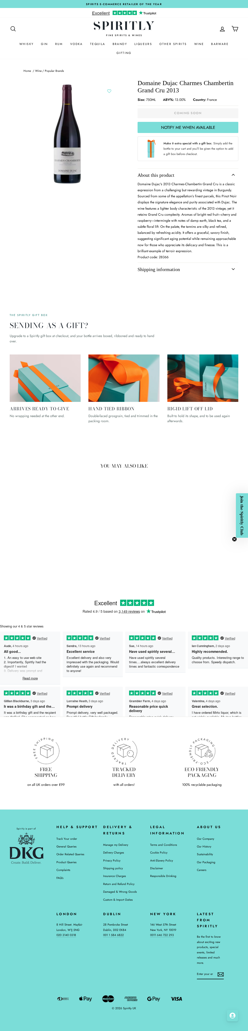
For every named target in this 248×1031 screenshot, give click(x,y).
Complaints (63, 870)
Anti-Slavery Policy (161, 860)
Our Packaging (206, 862)
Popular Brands (54, 71)
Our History (204, 846)
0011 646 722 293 (162, 935)
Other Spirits (173, 44)
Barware (220, 44)
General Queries (66, 846)
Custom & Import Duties (118, 900)
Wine (199, 44)
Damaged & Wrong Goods (120, 892)
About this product (156, 175)
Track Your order (66, 839)
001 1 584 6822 (113, 935)
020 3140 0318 (66, 935)
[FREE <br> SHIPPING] (46, 751)
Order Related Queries (70, 854)
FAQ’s (59, 878)
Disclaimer (156, 868)
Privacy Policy (111, 860)
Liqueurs (143, 44)
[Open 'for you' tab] (232, 1015)
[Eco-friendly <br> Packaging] (202, 751)
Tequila (97, 44)
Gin (44, 44)
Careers (201, 870)
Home (27, 71)
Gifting (124, 53)
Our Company (205, 839)
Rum (59, 44)
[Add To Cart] (56, 530)
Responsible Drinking (163, 876)
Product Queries (66, 862)
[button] (242, 515)
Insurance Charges (114, 876)
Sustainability (205, 854)
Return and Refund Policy (118, 884)
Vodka (76, 44)
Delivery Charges (113, 852)
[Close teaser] (234, 539)
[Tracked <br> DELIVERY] (124, 751)
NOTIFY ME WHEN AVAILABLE (188, 127)
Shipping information (159, 269)
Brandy (120, 44)
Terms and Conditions (163, 845)
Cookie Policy (158, 852)
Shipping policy (113, 868)
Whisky (26, 44)
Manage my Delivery (115, 845)
